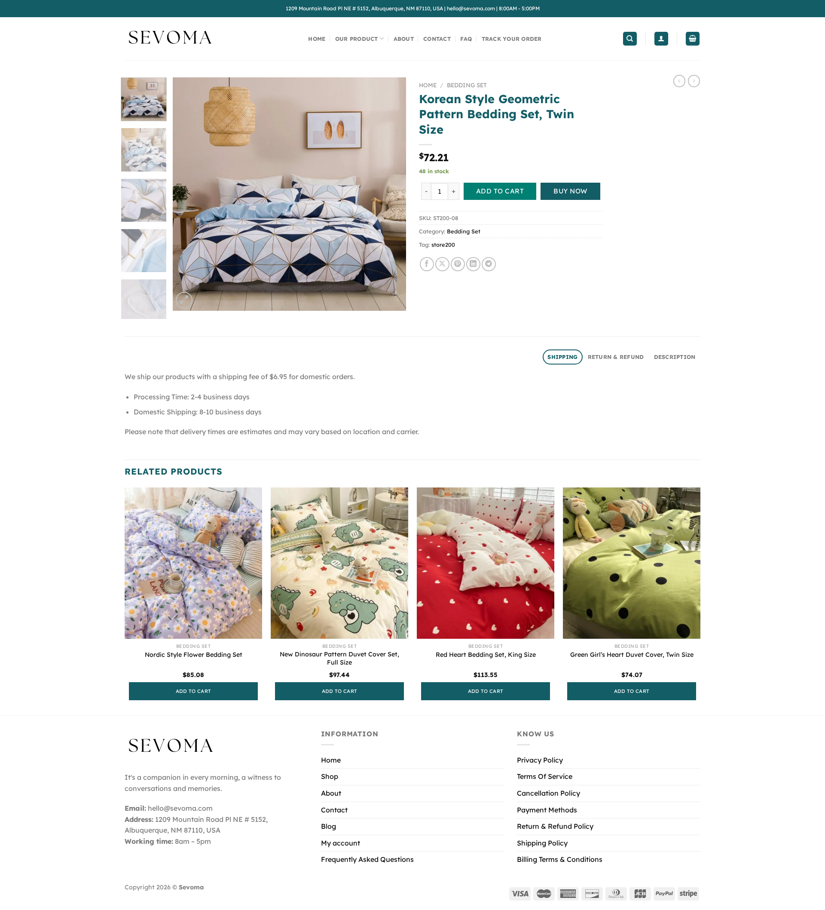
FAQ (466, 38)
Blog (328, 826)
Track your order (512, 38)
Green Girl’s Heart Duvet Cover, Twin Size (632, 655)
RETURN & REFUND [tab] (616, 356)
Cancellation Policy (548, 793)
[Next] (390, 194)
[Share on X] (442, 264)
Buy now (570, 191)
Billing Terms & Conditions (559, 859)
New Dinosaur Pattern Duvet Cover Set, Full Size (339, 658)
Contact (437, 38)
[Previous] (188, 194)
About (404, 38)
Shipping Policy (542, 843)
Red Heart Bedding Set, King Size (486, 655)
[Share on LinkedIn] (473, 264)
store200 (443, 244)
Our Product (356, 38)
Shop (329, 776)
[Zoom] (184, 300)
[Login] (661, 39)
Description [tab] (675, 356)
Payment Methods (547, 810)
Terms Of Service (544, 776)
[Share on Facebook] (427, 264)
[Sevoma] (170, 39)
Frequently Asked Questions (367, 859)
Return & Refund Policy (555, 826)
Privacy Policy (540, 760)
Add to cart (500, 191)
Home (316, 38)
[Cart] (693, 39)
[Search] (630, 39)
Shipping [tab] (562, 356)
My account (340, 843)
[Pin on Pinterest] (458, 264)
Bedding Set (467, 85)
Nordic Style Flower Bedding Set (193, 655)
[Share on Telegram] (489, 264)
